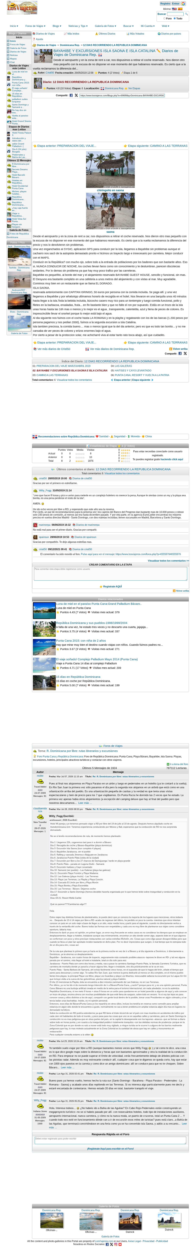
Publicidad (162, 1241)
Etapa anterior (121, 380)
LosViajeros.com (104, 1241)
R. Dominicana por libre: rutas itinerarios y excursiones (82, 750)
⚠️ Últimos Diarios (105, 33)
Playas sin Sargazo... (17, 225)
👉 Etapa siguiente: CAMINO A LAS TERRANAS (156, 145)
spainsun (44, 537)
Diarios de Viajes (18, 51)
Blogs (56, 26)
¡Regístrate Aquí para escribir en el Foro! (110, 1148)
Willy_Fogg (45, 490)
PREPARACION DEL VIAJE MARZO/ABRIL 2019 (63, 366)
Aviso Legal (134, 1241)
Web (164, 26)
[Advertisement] (97, 7)
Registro (165, 3)
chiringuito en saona (110, 190)
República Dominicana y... (19, 78)
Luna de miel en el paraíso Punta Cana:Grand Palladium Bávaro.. (99, 603)
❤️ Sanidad (102, 436)
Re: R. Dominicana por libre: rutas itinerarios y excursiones (123, 776)
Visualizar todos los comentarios (74, 380)
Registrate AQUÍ (112, 586)
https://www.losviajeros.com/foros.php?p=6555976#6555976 (148, 554)
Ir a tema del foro (179, 764)
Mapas (13, 58)
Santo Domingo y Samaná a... (20, 105)
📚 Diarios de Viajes (43, 33)
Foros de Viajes (34, 26)
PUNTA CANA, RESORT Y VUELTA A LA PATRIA (142, 375)
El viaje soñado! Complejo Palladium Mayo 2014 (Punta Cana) (97, 659)
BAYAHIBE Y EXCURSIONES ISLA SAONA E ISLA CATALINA (72, 370)
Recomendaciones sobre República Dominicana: (67, 436)
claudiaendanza (40, 810)
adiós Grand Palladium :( (18, 144)
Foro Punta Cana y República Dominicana (60, 756)
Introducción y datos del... (19, 139)
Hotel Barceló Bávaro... (18, 176)
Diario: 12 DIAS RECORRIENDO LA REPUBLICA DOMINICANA (86, 82)
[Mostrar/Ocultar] (30, 32)
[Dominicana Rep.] (102, 88)
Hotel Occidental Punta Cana (20, 187)
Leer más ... (85, 803)
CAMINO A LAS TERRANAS (52, 375)
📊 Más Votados (135, 33)
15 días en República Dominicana (78, 676)
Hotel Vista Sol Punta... (19, 220)
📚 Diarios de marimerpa (86, 525)
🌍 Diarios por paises (169, 33)
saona (110, 231)
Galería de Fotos (104, 26)
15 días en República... (17, 94)
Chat (12, 62)
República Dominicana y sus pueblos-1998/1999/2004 (91, 622)
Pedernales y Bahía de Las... (19, 155)
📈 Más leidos (71, 33)
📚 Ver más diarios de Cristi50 (51, 349)
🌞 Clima (147, 436)
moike (40, 775)
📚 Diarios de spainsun (83, 537)
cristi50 (43, 478)
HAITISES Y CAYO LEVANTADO (133, 370)
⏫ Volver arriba (178, 349)
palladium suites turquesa (20, 100)
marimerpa (44, 525)
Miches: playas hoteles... (19, 192)
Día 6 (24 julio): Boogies (19, 150)
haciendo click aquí (172, 459)
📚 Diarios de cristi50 (80, 478)
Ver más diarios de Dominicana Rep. (112, 349)
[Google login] (183, 3)
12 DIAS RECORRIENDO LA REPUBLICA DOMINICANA (121, 361)
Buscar (162, 14)
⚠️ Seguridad (117, 436)
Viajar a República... (17, 214)
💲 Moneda (133, 436)
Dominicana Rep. (114, 88)
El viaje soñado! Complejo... (19, 89)
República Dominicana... (18, 198)
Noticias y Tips (77, 26)
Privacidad (148, 1241)
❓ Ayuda (37, 39)
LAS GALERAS (123, 366)
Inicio (13, 26)
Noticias (14, 55)
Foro (169, 18)
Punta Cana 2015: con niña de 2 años (81, 640)
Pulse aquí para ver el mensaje (97, 554)
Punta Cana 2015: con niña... (21, 83)
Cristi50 (50, 72)
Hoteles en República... (17, 181)
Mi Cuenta (146, 26)
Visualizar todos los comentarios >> (168, 560)
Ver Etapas (134, 88)
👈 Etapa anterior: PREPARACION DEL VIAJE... (64, 145)
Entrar (175, 3)
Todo (179, 18)
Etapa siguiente (141, 380)
